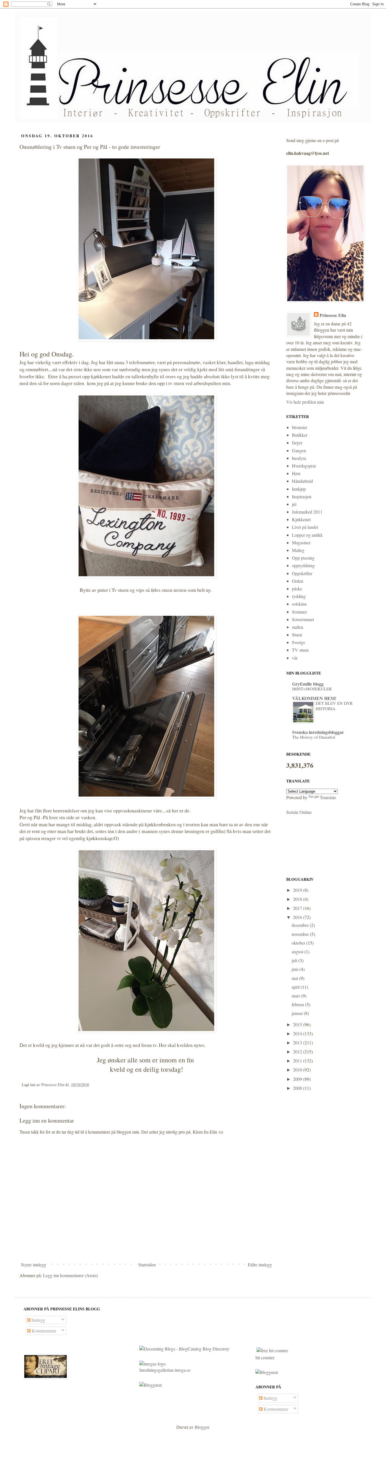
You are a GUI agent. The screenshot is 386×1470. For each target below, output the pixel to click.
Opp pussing (303, 558)
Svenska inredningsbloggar (318, 732)
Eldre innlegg (260, 1264)
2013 (298, 1042)
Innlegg (38, 1320)
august (298, 951)
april (296, 987)
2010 (298, 1070)
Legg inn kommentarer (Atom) (70, 1275)
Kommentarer (43, 1331)
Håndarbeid (302, 481)
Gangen (299, 450)
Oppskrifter (302, 573)
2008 (298, 1088)
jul (294, 504)
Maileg (298, 550)
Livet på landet (305, 527)
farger (297, 442)
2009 (298, 1079)
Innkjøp (299, 489)
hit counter (264, 1357)
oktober (299, 943)
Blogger (202, 1427)
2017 (298, 908)
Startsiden (147, 1264)
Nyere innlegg (33, 1264)
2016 (298, 917)
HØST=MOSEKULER (312, 688)
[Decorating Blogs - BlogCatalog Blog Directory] (184, 1349)
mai (295, 978)
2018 (298, 899)
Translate (328, 797)
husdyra (299, 458)
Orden (297, 581)
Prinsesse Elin (333, 315)
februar (298, 1004)
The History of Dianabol (313, 737)
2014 (298, 1033)
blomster (299, 427)
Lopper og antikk (307, 535)
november (301, 934)
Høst (296, 473)
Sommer (299, 612)
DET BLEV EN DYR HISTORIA (334, 706)
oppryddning (303, 565)
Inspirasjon (301, 496)
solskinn (299, 604)
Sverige (298, 642)
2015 (298, 1024)
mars (296, 996)
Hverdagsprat (304, 466)
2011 (298, 1061)
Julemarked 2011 (307, 512)
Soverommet (303, 619)
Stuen (297, 635)
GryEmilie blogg (308, 683)
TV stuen (300, 650)
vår (295, 658)
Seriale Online (299, 812)
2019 (298, 890)
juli (295, 960)
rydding (299, 596)
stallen (297, 627)
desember (301, 925)
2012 (298, 1051)
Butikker (299, 435)
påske (297, 589)
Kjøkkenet (301, 519)
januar (298, 1013)
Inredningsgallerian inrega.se (164, 1370)
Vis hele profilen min (305, 402)
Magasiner (301, 542)
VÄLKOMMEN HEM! (314, 698)
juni (296, 969)
